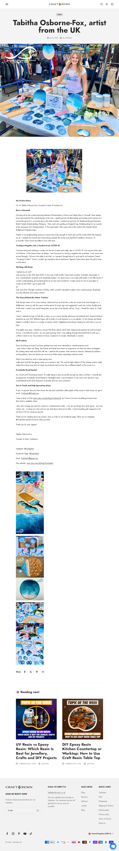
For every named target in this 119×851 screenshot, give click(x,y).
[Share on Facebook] (24, 672)
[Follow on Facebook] (7, 833)
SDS (100, 797)
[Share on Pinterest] (37, 672)
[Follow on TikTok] (30, 833)
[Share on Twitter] (30, 672)
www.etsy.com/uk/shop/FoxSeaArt (40, 463)
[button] (113, 846)
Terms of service (105, 818)
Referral (84, 801)
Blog (83, 810)
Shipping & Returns (106, 805)
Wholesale (103, 801)
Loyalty (83, 805)
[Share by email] (43, 672)
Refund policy (104, 810)
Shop (83, 792)
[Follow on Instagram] (13, 833)
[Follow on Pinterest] (19, 833)
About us (102, 823)
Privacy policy (104, 814)
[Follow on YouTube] (24, 833)
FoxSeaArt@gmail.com (29, 458)
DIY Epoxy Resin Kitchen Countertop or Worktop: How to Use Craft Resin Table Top (82, 751)
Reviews (84, 797)
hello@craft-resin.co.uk (56, 792)
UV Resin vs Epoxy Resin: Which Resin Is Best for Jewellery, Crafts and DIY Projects (36, 751)
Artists (59, 14)
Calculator (102, 792)
